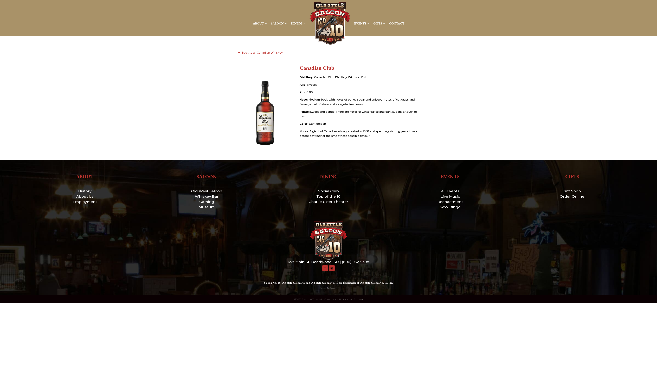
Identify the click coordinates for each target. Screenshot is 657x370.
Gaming (206, 202)
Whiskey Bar (206, 196)
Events (360, 23)
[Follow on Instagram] (332, 268)
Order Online (572, 196)
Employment (85, 202)
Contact (396, 23)
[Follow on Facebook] (325, 268)
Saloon (277, 23)
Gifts (377, 23)
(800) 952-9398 (355, 262)
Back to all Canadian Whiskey (262, 52)
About (258, 23)
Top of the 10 (328, 196)
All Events (450, 191)
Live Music (450, 196)
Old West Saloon (206, 191)
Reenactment (450, 202)
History (85, 191)
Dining (296, 23)
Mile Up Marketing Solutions (349, 299)
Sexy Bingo (450, 207)
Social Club (328, 191)
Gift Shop (572, 191)
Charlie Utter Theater (328, 202)
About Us (84, 196)
